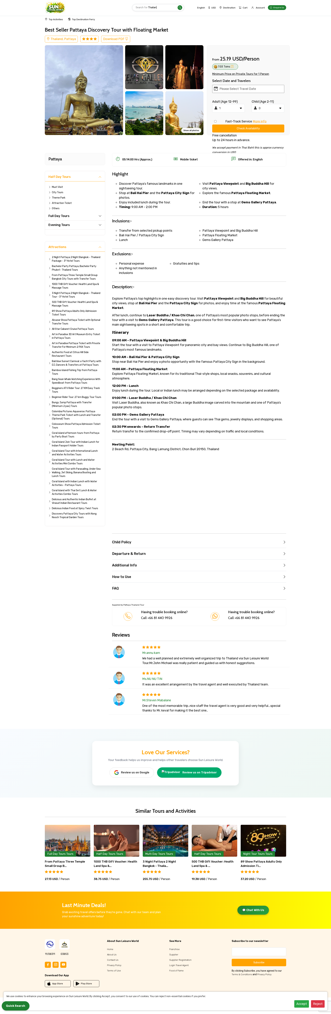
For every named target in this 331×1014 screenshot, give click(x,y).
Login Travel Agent (179, 965)
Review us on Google (135, 772)
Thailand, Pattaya (63, 39)
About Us (112, 954)
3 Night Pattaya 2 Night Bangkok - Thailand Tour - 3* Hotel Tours (76, 295)
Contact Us (112, 960)
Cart (245, 7)
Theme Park (58, 197)
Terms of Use (114, 970)
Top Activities (56, 19)
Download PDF (114, 39)
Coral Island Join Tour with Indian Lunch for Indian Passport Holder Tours (75, 444)
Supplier (173, 954)
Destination (229, 7)
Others (55, 208)
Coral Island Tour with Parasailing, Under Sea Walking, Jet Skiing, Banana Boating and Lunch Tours (76, 472)
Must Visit (57, 187)
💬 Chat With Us (253, 910)
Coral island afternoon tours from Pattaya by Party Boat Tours (75, 435)
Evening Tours (59, 225)
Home (110, 949)
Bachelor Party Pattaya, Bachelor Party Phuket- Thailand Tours (74, 268)
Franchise (174, 949)
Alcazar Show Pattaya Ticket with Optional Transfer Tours (76, 322)
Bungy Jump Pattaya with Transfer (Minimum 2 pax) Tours (72, 404)
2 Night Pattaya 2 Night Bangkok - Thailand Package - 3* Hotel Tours (76, 259)
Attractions (57, 247)
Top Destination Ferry (83, 19)
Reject (318, 1004)
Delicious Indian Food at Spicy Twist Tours (75, 508)
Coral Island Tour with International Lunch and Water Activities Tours (75, 452)
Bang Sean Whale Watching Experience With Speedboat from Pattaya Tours (76, 381)
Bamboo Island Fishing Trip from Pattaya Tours (74, 372)
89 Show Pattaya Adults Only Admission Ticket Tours (74, 313)
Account (260, 7)
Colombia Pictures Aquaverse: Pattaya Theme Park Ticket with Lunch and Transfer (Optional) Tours (76, 415)
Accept (301, 1004)
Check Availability (248, 128)
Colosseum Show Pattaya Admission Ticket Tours (76, 426)
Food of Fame (176, 970)
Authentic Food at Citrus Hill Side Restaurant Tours (70, 354)
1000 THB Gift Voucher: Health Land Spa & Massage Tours (75, 286)
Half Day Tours (59, 177)
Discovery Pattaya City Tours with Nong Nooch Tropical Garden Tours (74, 515)
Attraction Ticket (62, 203)
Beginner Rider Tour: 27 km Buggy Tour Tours (76, 397)
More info (260, 121)
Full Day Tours (58, 216)
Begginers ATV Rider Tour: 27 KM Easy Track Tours (76, 390)
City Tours (57, 192)
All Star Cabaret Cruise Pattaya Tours (73, 329)
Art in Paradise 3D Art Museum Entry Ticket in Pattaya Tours (76, 336)
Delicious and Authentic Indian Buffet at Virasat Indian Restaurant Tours (74, 501)
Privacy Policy (114, 965)
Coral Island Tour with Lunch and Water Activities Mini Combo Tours (73, 461)
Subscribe (258, 962)
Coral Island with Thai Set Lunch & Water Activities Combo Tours (74, 492)
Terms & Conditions (242, 974)
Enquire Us (278, 7)
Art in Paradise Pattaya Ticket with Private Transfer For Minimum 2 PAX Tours (76, 345)
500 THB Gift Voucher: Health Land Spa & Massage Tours (75, 304)
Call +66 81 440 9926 (156, 618)
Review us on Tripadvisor (199, 772)
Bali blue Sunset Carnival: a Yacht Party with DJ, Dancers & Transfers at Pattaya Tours (76, 363)
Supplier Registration (180, 960)
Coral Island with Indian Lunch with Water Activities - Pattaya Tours (74, 483)
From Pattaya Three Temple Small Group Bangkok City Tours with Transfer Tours (75, 277)
